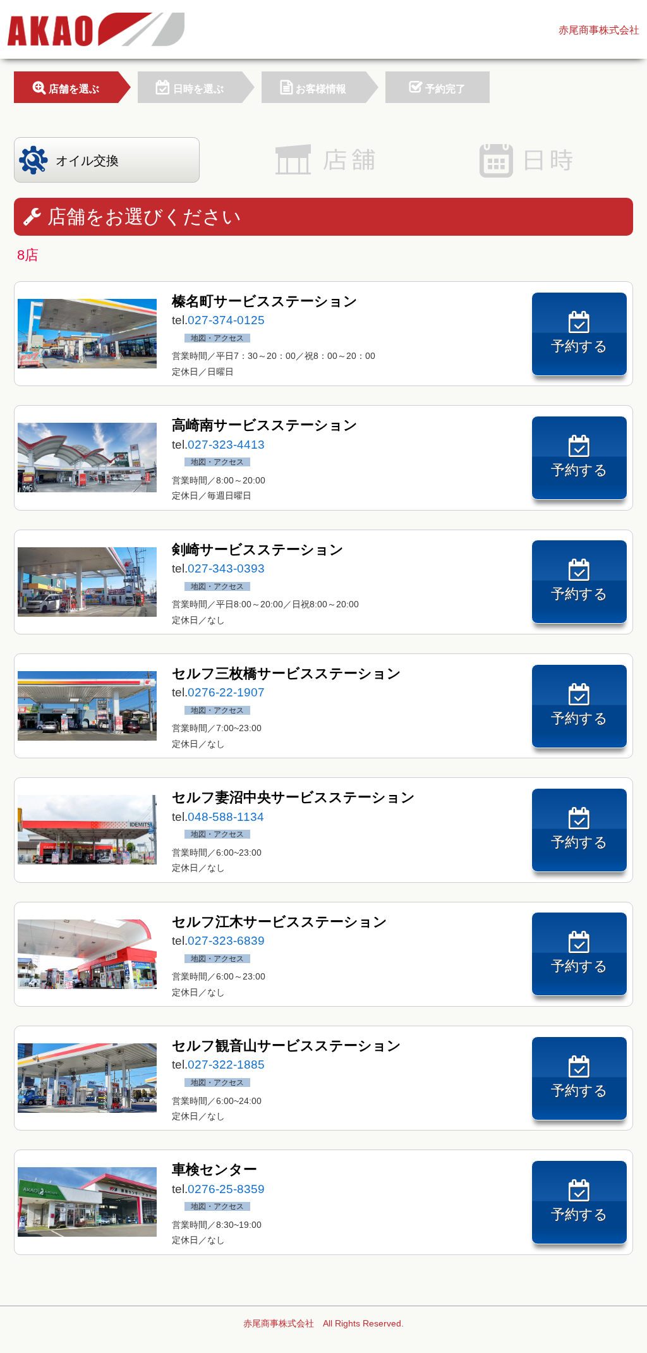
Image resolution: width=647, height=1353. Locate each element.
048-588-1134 (226, 816)
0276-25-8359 (226, 1189)
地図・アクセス (217, 338)
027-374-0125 (226, 320)
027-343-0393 (226, 568)
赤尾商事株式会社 (599, 30)
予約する (579, 346)
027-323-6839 (226, 940)
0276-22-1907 (226, 692)
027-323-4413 (226, 444)
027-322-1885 (226, 1064)
